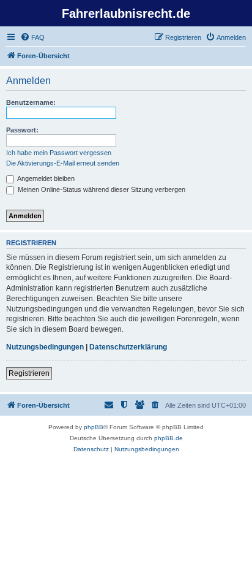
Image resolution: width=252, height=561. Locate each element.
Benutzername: (31, 102)
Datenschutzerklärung (128, 347)
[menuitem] (32, 37)
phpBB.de (168, 438)
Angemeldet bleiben (45, 178)
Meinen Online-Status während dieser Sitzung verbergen (100, 189)
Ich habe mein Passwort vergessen (58, 152)
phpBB (93, 427)
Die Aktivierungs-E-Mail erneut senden (62, 163)
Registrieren (29, 373)
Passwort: (22, 130)
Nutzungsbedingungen (45, 347)
